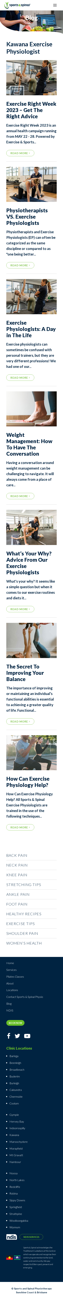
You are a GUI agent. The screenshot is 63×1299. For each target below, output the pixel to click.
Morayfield (16, 1148)
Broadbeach (16, 1069)
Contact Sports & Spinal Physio (24, 996)
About (10, 983)
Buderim (14, 1076)
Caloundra (15, 1089)
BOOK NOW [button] (15, 1022)
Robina (13, 1193)
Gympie (14, 1114)
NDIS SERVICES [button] (31, 1237)
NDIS (9, 1010)
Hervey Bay (16, 1121)
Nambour (15, 1161)
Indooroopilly (17, 1128)
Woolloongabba (18, 1220)
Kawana (14, 1134)
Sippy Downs (17, 1200)
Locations (12, 990)
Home (10, 963)
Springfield (15, 1207)
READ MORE (19, 153)
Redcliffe (14, 1186)
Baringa (13, 1056)
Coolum (14, 1103)
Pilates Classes (15, 976)
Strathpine (15, 1213)
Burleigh (14, 1083)
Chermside (16, 1096)
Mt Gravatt (16, 1155)
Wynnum (14, 1227)
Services (11, 969)
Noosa (13, 1173)
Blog (9, 1003)
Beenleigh (15, 1062)
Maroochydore (18, 1141)
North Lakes (16, 1180)
